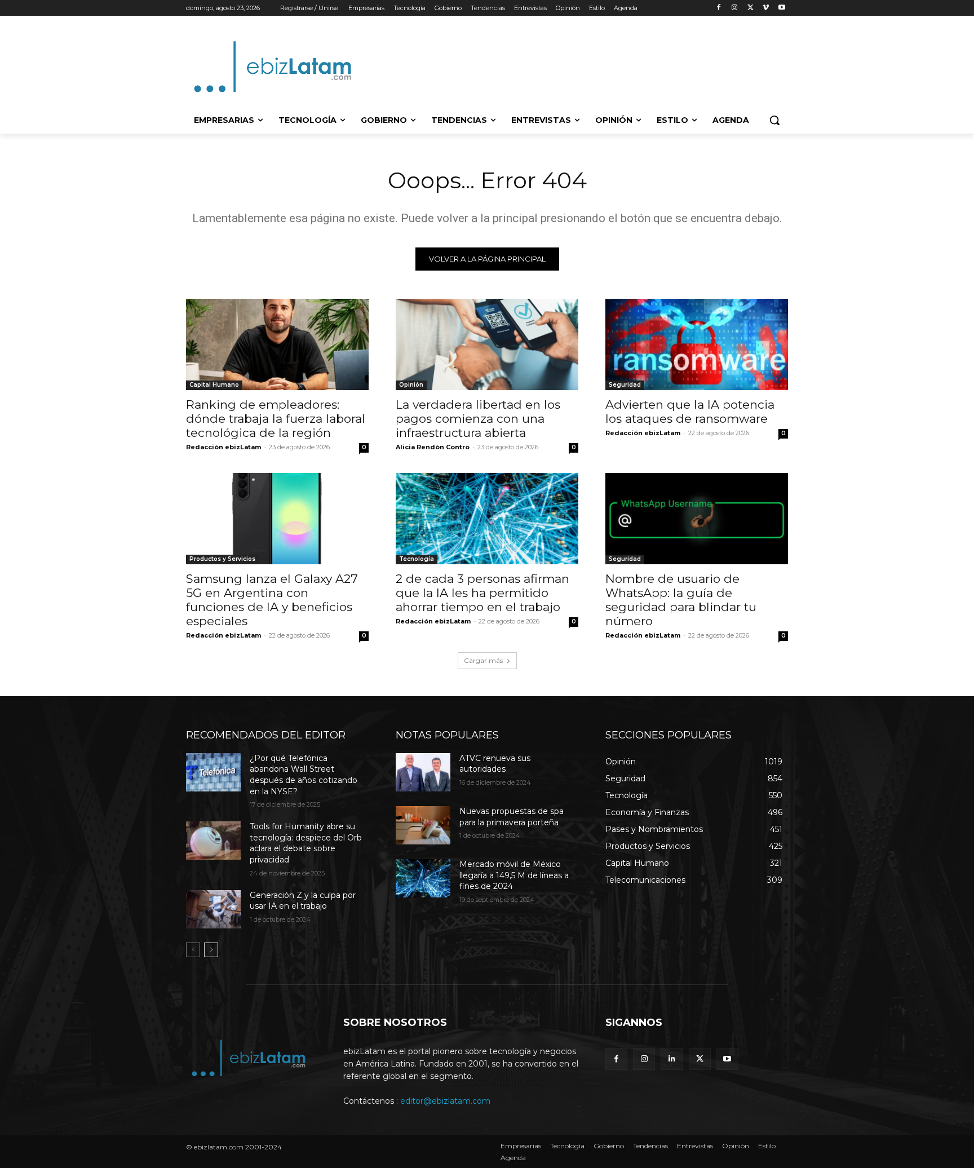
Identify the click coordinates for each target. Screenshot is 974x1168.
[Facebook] (718, 8)
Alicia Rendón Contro (433, 447)
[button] (774, 120)
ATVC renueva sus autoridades (494, 764)
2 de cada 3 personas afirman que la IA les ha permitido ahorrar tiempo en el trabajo (482, 593)
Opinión (411, 384)
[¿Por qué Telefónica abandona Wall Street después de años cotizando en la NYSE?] (213, 772)
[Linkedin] (672, 1059)
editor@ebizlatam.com (445, 1101)
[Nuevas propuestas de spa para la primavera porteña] (423, 825)
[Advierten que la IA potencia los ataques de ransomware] (696, 344)
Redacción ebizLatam (223, 447)
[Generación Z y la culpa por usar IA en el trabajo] (213, 909)
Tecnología (416, 559)
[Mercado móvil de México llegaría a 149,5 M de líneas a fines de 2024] (423, 878)
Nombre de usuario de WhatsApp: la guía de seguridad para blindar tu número (680, 600)
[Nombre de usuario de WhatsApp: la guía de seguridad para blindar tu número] (696, 518)
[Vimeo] (765, 8)
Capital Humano (214, 384)
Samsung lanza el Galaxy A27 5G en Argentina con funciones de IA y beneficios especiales (272, 600)
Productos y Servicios (222, 559)
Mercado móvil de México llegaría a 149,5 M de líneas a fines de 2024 (514, 875)
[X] (750, 8)
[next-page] (211, 950)
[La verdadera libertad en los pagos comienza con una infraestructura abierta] (487, 344)
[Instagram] (734, 8)
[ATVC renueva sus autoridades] (423, 772)
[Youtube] (781, 8)
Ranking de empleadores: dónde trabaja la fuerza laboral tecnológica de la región (275, 418)
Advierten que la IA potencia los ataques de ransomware (689, 411)
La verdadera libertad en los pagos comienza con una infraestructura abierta (478, 418)
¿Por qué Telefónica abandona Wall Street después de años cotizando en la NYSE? (303, 775)
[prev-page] (193, 950)
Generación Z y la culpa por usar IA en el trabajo (303, 901)
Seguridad (625, 384)
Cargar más (483, 660)
